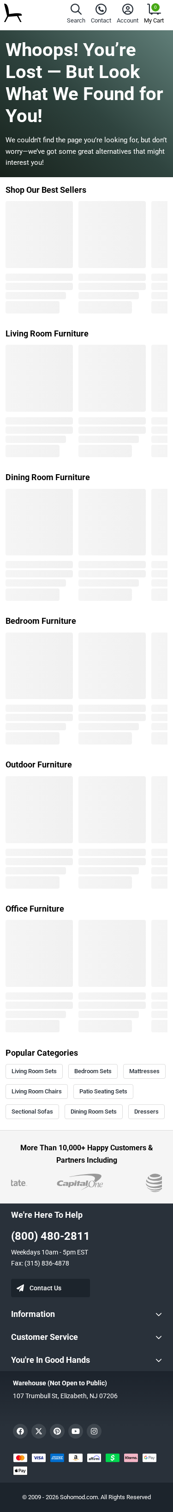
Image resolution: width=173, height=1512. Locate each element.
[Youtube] (75, 1431)
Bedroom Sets (93, 1071)
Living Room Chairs (37, 1091)
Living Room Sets (34, 1071)
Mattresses (144, 1071)
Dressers (146, 1111)
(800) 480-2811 (50, 1236)
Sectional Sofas (32, 1111)
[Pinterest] (57, 1431)
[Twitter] (38, 1431)
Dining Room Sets (94, 1111)
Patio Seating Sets (103, 1091)
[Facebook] (20, 1431)
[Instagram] (94, 1431)
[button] (76, 15)
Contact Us (45, 1288)
